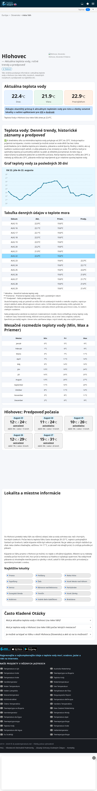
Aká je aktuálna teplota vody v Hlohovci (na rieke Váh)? (33, 620)
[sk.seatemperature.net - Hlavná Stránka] (11, 4)
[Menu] (93, 3)
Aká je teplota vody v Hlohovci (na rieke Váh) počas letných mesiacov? (41, 627)
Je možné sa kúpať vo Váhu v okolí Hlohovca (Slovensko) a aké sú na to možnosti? (47, 634)
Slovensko (15, 15)
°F (93, 9)
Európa (5, 15)
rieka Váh (26, 15)
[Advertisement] (48, 34)
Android (50, 112)
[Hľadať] (82, 3)
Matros (67, 57)
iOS (41, 112)
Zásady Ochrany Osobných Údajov (50, 748)
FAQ (2, 748)
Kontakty (71, 748)
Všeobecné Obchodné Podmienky (20, 748)
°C (88, 9)
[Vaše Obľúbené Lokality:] (87, 3)
